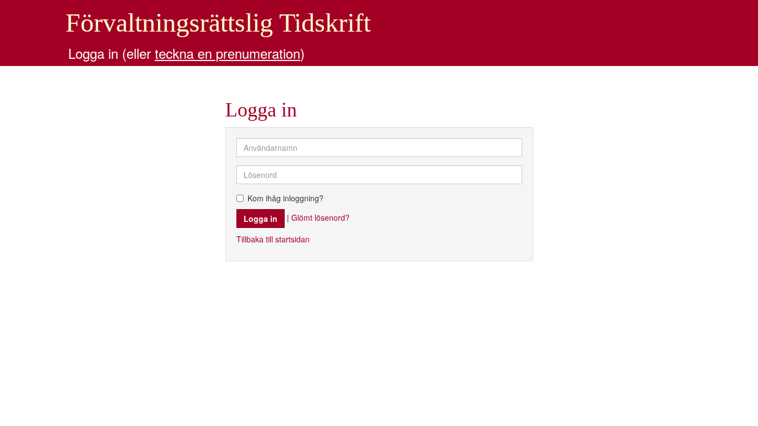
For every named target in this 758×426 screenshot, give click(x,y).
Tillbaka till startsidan (273, 239)
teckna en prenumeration (227, 53)
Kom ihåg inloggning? (285, 198)
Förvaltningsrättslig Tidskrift (218, 22)
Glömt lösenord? (320, 216)
